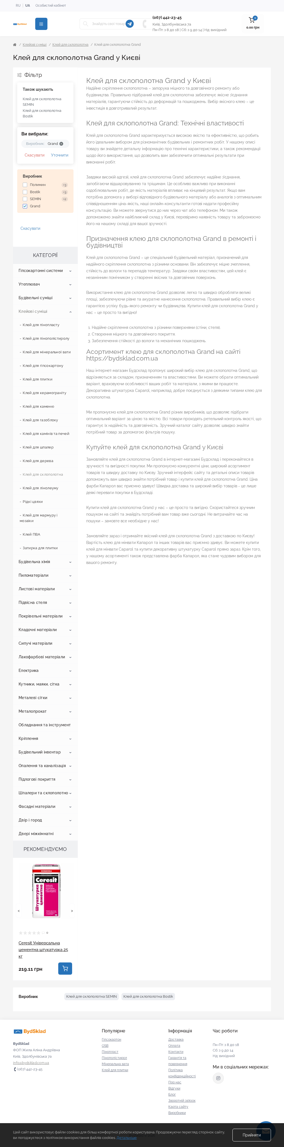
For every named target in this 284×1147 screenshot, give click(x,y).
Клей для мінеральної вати (47, 352)
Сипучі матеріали (35, 643)
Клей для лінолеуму (40, 488)
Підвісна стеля (33, 602)
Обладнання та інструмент (45, 725)
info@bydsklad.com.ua (31, 1063)
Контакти (175, 1052)
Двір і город (30, 820)
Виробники (177, 1113)
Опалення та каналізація (42, 765)
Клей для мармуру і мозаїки (39, 518)
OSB (105, 1046)
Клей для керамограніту (44, 393)
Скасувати (34, 155)
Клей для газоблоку (40, 420)
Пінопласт (110, 1052)
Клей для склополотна (70, 45)
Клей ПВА (31, 534)
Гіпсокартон (111, 1040)
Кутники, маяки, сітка (39, 684)
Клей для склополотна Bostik (42, 113)
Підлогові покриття (37, 779)
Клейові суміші (35, 45)
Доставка (176, 1040)
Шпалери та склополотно (43, 793)
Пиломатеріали (33, 575)
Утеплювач (29, 284)
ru (18, 5)
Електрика (29, 670)
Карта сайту (178, 1107)
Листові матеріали (37, 589)
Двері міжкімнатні (36, 833)
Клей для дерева (38, 461)
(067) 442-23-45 (167, 17)
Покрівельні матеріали (40, 616)
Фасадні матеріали (37, 806)
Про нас (174, 1082)
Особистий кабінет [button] (51, 5)
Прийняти (252, 1135)
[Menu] (41, 24)
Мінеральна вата (115, 1064)
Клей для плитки (37, 379)
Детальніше (126, 1138)
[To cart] (65, 968)
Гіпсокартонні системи (41, 270)
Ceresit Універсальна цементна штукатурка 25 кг (43, 950)
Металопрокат (33, 711)
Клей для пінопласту (41, 325)
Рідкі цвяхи (33, 502)
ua (27, 5)
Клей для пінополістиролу (46, 338)
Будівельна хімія (34, 561)
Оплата (174, 1046)
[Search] (86, 23)
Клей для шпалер (38, 447)
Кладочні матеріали (38, 629)
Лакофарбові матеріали (42, 657)
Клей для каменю (38, 406)
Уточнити (59, 155)
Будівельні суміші (35, 298)
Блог (172, 1094)
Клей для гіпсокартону (43, 366)
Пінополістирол (114, 1058)
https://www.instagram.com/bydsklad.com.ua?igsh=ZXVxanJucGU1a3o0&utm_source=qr (218, 1078)
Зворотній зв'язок (182, 1101)
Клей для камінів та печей (46, 434)
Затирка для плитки (40, 548)
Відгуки (174, 1088)
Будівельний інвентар (40, 752)
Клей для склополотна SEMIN (42, 102)
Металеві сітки (33, 697)
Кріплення (28, 738)
